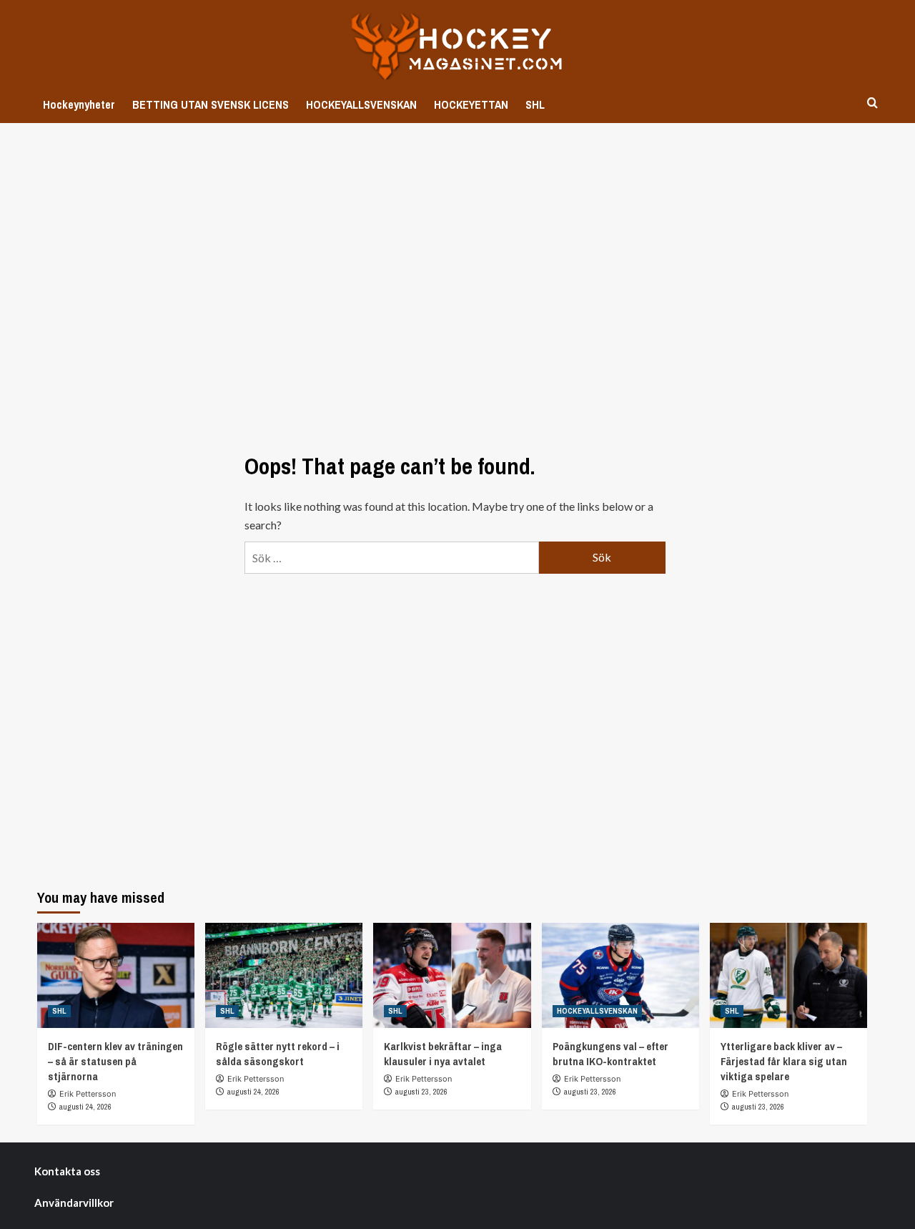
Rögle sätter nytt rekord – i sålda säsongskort (278, 1054)
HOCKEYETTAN (471, 104)
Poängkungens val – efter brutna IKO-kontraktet (610, 1054)
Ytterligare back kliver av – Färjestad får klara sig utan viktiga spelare (784, 1061)
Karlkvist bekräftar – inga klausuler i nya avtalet (443, 1054)
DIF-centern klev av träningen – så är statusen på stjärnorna (115, 1061)
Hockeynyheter (79, 104)
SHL (535, 104)
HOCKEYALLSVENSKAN (361, 104)
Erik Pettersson (87, 1094)
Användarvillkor (74, 1202)
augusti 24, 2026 (85, 1107)
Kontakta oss (67, 1171)
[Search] (872, 103)
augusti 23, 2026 (421, 1092)
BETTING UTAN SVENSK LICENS (210, 104)
